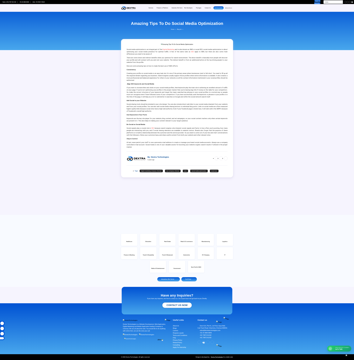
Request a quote (178, 333)
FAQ (174, 338)
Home (172, 29)
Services (151, 8)
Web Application (160, 324)
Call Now (188, 279)
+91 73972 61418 (205, 335)
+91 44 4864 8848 (205, 333)
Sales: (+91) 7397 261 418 (9, 2)
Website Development (146, 324)
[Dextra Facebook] (345, 2)
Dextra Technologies (217, 357)
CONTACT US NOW (177, 305)
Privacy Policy (177, 340)
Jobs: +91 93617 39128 (38, 2)
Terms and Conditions (180, 335)
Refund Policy (177, 342)
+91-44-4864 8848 (24, 2)
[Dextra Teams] (352, 2)
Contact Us (208, 8)
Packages (198, 8)
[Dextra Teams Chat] (203, 342)
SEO (192, 52)
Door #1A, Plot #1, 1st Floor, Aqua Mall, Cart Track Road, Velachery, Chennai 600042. (213, 327)
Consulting (176, 345)
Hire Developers (188, 8)
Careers (175, 330)
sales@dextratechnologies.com (209, 330)
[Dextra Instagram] (350, 2)
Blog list (179, 29)
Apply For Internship (179, 347)
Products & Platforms (162, 8)
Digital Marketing (168, 49)
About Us (176, 326)
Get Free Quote (218, 8)
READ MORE (128, 218)
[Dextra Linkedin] (348, 2)
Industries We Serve (177, 8)
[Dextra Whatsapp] (212, 342)
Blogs (175, 328)
